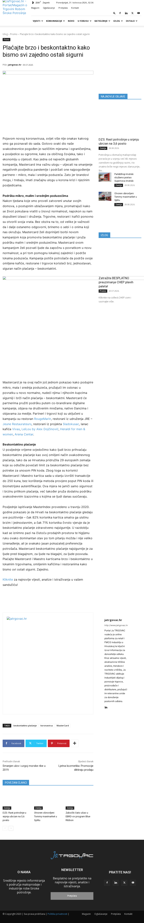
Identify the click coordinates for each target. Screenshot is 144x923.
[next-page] (11, 828)
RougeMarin (42, 419)
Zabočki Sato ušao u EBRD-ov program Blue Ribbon (78, 816)
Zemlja (7, 808)
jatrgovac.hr (14, 64)
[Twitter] (132, 13)
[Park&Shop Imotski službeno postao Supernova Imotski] (105, 177)
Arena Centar (24, 434)
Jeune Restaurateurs (17, 424)
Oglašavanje (49, 7)
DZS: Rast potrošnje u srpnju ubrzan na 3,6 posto (14, 816)
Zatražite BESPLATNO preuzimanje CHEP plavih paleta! (116, 282)
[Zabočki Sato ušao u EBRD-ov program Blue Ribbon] (79, 800)
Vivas (16, 429)
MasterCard (63, 725)
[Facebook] (120, 13)
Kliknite (8, 579)
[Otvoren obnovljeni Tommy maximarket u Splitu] (48, 800)
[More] (75, 743)
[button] (114, 13)
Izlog (116, 20)
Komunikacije (54, 20)
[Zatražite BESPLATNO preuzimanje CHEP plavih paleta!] (120, 258)
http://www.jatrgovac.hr (116, 625)
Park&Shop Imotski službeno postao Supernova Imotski (124, 177)
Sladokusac (71, 424)
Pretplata (63, 7)
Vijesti (36, 20)
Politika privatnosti (57, 914)
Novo (71, 20)
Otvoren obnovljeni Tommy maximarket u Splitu (45, 816)
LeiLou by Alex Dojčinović (40, 429)
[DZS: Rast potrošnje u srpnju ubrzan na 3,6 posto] (16, 800)
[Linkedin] (126, 13)
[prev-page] (5, 828)
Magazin (35, 7)
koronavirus (46, 725)
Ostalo (130, 20)
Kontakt (75, 7)
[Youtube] (138, 13)
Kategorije (100, 20)
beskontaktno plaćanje (25, 725)
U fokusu (83, 20)
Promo (13, 34)
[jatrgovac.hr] (53, 663)
